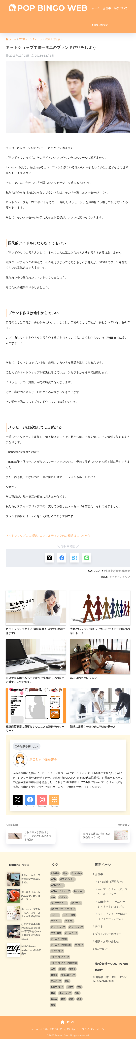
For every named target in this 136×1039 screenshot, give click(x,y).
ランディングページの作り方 (64, 963)
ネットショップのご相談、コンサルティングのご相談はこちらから (48, 535)
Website (54, 806)
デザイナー (56, 921)
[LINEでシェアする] (86, 558)
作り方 (62, 969)
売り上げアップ (68, 975)
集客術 (126, 570)
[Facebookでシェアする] (61, 558)
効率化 (72, 969)
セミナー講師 (69, 915)
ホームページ (71, 933)
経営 (63, 999)
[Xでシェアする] (49, 558)
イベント (63, 897)
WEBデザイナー (67, 879)
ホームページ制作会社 (61, 945)
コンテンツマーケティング (63, 909)
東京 (53, 993)
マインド (79, 945)
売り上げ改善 (113, 570)
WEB (53, 879)
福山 (77, 993)
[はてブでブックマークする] (74, 558)
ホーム (96, 8)
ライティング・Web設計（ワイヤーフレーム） (112, 916)
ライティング (57, 951)
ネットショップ (121, 576)
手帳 (79, 987)
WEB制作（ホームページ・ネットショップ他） (112, 904)
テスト (99, 926)
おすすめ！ (79, 891)
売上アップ (56, 981)
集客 (53, 1005)
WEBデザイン (57, 885)
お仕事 (107, 8)
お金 (53, 897)
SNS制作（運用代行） (111, 881)
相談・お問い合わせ (107, 941)
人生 (53, 969)
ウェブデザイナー (59, 903)
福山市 (54, 999)
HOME (70, 1022)
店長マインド (57, 987)
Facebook (30, 806)
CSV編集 (55, 873)
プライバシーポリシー (108, 934)
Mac (65, 873)
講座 (79, 999)
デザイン (69, 921)
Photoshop (76, 873)
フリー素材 (56, 933)
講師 (71, 999)
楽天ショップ (65, 993)
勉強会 (54, 975)
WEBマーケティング (60, 891)
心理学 (70, 987)
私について (121, 8)
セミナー (55, 915)
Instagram (42, 806)
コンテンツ (76, 903)
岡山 (67, 981)
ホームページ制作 (59, 939)
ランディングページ (60, 957)
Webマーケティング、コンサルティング (112, 891)
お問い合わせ (100, 24)
